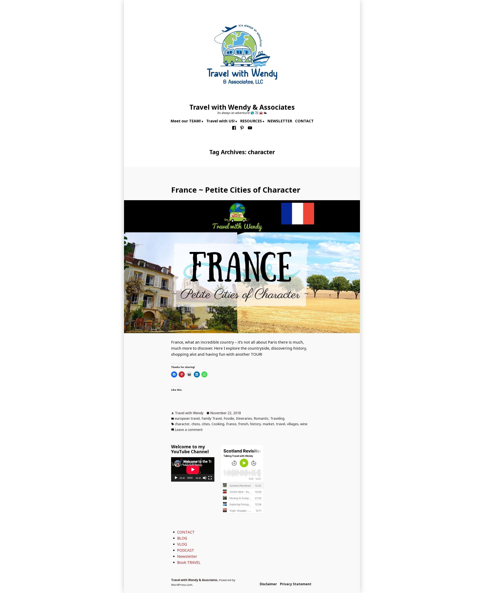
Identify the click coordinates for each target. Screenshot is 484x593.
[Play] (176, 478)
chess (196, 424)
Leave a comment (189, 429)
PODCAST (185, 550)
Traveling (277, 418)
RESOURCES (251, 120)
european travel (187, 418)
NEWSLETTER (279, 120)
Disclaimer (268, 584)
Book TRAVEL (189, 562)
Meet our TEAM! (186, 120)
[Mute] (204, 478)
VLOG (182, 544)
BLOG (182, 538)
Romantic (261, 418)
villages (292, 424)
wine (303, 424)
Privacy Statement (295, 584)
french (243, 424)
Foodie (229, 418)
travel (280, 424)
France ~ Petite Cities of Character (235, 189)
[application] (192, 469)
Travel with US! (220, 120)
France (231, 424)
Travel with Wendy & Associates (242, 107)
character (182, 424)
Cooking (218, 424)
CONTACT (304, 120)
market (268, 424)
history (255, 424)
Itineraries (244, 418)
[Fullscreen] (210, 478)
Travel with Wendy (189, 413)
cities (206, 424)
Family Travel (212, 418)
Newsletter (187, 556)
